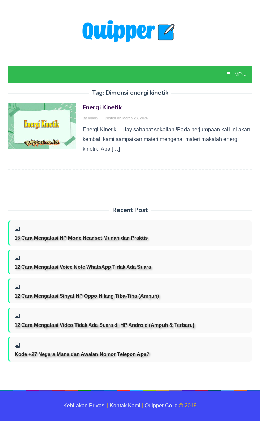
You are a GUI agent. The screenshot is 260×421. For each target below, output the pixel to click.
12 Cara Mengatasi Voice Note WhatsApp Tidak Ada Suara (83, 267)
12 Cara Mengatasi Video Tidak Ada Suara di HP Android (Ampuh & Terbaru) (104, 325)
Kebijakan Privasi (84, 405)
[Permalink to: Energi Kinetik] (42, 126)
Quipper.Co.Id (161, 405)
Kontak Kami (125, 405)
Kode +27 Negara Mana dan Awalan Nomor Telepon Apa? (82, 354)
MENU (240, 74)
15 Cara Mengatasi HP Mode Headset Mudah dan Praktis (81, 238)
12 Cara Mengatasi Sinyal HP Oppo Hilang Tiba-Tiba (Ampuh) (87, 296)
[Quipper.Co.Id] (130, 32)
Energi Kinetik (102, 107)
